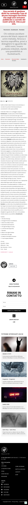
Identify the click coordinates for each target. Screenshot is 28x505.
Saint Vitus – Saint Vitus (9, 429)
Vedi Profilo (12, 266)
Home (2, 59)
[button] (4, 4)
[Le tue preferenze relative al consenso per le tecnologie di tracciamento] (25, 502)
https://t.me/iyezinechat (14, 286)
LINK (14, 322)
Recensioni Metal (15, 59)
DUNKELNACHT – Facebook (7, 252)
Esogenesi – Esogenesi (9, 379)
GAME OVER (6, 404)
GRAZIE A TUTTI (7, 354)
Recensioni (7, 59)
